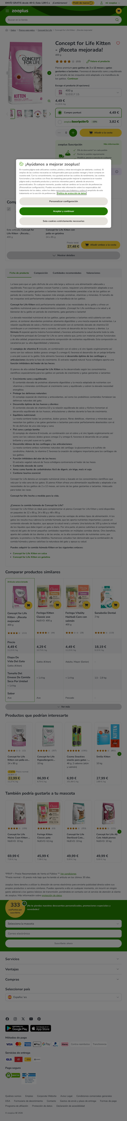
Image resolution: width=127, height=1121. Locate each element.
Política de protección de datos (71, 193)
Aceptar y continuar (63, 211)
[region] (63, 193)
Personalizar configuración (63, 201)
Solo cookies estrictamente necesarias (63, 221)
